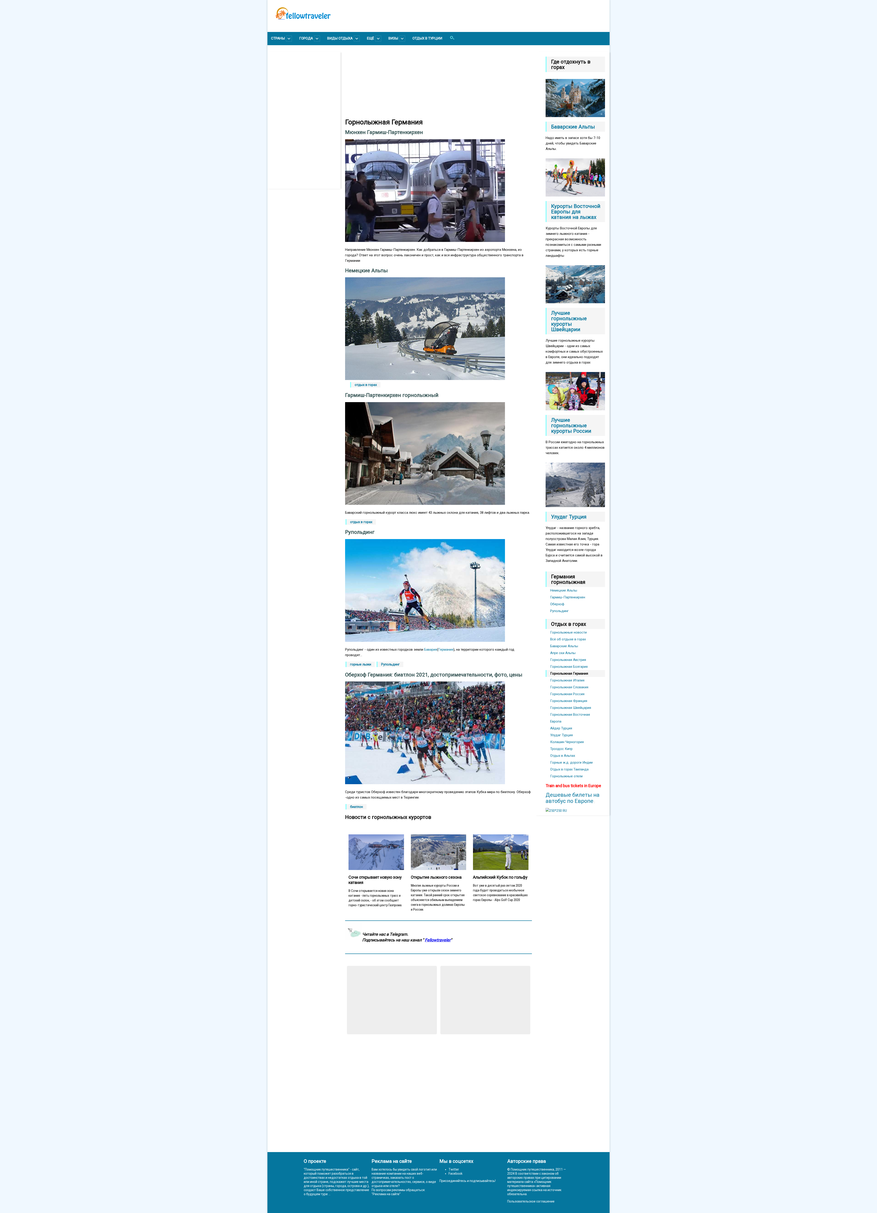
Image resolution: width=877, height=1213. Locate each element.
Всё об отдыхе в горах (568, 639)
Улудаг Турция (561, 735)
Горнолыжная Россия (567, 694)
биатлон (356, 807)
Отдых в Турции (427, 38)
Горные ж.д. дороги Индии (571, 762)
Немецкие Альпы (563, 590)
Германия (445, 649)
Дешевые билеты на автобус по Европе (573, 798)
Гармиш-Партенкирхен (567, 597)
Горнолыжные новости (568, 632)
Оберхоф (557, 604)
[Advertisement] (306, 120)
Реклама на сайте (386, 1194)
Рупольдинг (390, 664)
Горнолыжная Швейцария (570, 708)
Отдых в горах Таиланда (569, 769)
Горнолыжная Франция (568, 701)
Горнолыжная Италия (567, 680)
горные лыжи (360, 664)
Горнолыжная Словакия (569, 687)
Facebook (455, 1173)
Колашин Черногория (567, 742)
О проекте (315, 1161)
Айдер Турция (561, 728)
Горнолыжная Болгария (569, 667)
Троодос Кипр (561, 749)
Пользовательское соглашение (531, 1201)
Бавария (430, 649)
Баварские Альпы (564, 646)
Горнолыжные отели (566, 776)
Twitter (454, 1169)
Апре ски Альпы (563, 653)
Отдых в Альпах (562, 756)
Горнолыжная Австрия (568, 660)
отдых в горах (366, 385)
